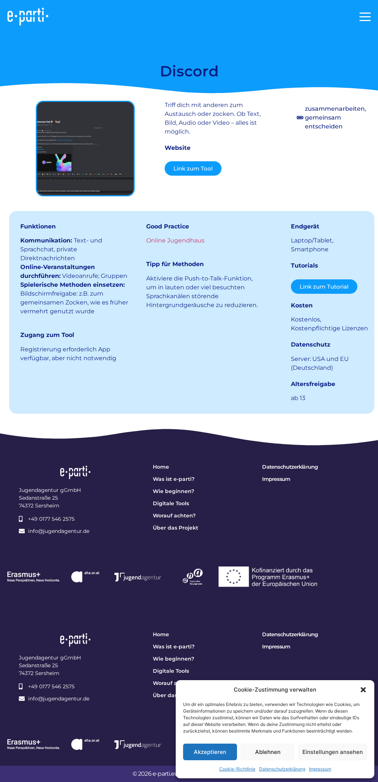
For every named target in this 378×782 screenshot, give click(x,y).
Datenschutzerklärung (282, 769)
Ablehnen (268, 751)
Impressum (320, 769)
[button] (363, 689)
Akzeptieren (210, 751)
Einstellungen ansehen (332, 751)
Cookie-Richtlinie (237, 769)
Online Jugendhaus (175, 240)
